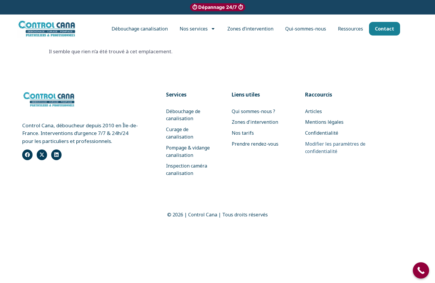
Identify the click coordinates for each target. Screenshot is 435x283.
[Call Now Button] (421, 270)
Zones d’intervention (250, 28)
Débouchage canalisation (140, 28)
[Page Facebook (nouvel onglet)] (27, 154)
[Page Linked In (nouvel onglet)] (56, 154)
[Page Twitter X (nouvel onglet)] (42, 154)
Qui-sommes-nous (305, 28)
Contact (384, 28)
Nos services (194, 28)
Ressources (350, 28)
